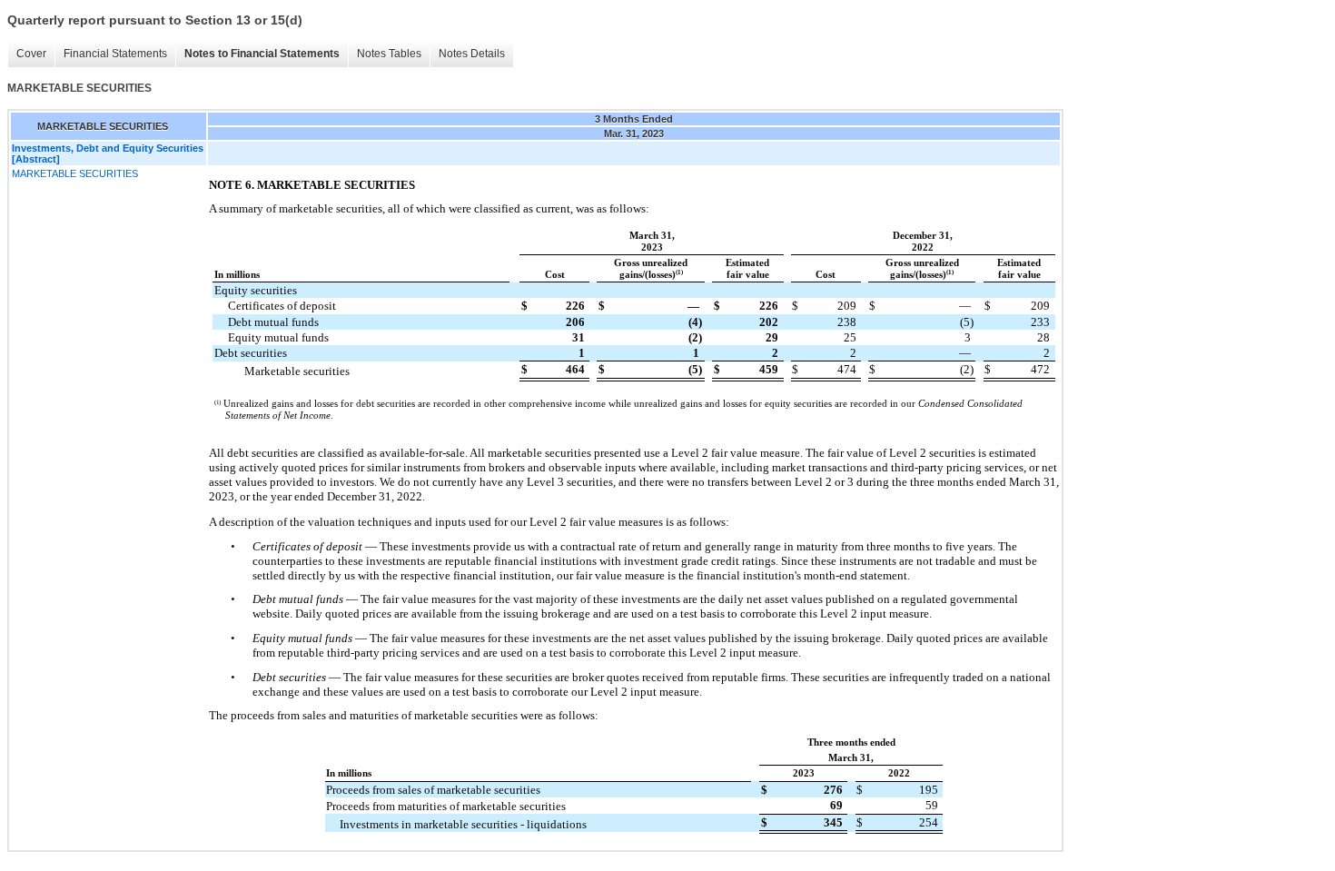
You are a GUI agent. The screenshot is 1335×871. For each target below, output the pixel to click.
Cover (31, 53)
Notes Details (472, 53)
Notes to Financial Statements (262, 53)
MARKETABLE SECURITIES (75, 173)
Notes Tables (389, 53)
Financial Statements (115, 53)
